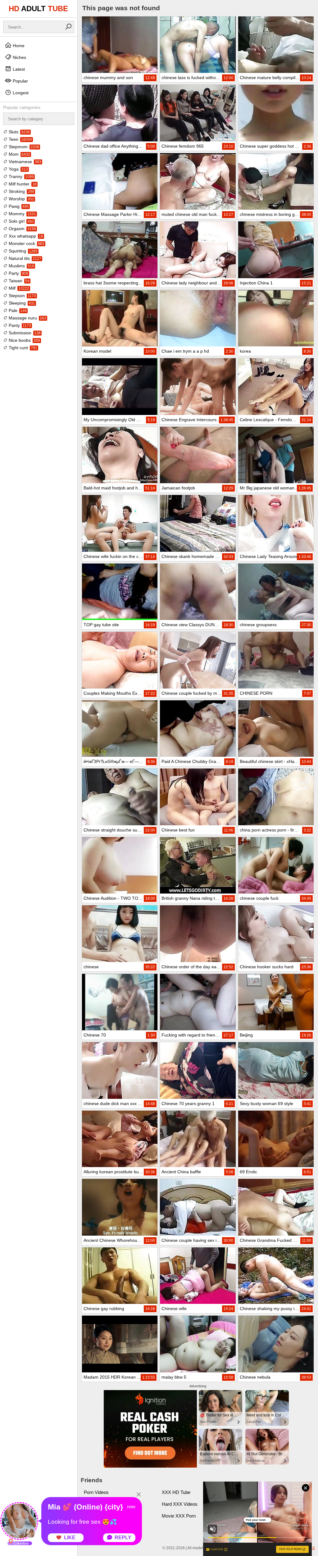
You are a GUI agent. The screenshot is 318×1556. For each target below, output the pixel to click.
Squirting (22, 250)
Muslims (20, 265)
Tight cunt (22, 347)
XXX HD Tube (176, 1492)
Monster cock (25, 243)
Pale (17, 310)
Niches (18, 57)
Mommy (21, 213)
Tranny (20, 176)
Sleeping (21, 303)
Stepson (21, 295)
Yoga (17, 169)
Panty (19, 325)
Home (18, 45)
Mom (18, 154)
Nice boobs (23, 340)
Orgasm (21, 228)
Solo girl (20, 221)
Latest (18, 69)
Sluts (18, 131)
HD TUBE (38, 8)
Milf (18, 288)
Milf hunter (22, 183)
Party (17, 273)
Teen (19, 139)
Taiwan (18, 280)
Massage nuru (26, 317)
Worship (20, 198)
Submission (24, 332)
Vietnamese (24, 161)
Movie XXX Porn (179, 1515)
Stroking (20, 191)
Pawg (18, 206)
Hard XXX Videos (180, 1504)
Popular (19, 80)
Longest (20, 92)
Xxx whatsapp (25, 236)
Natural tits (24, 258)
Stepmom (23, 146)
